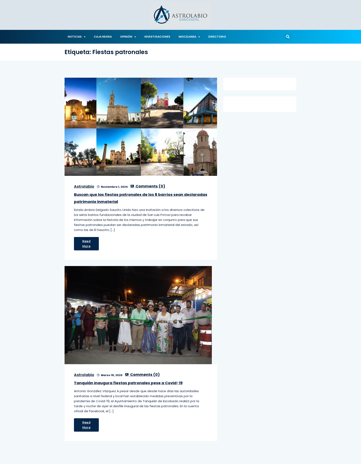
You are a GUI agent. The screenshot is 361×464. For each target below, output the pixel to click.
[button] (287, 36)
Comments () (150, 186)
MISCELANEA (187, 37)
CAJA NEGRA (103, 37)
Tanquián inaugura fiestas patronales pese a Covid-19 (128, 382)
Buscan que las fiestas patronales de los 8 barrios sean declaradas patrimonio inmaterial (140, 198)
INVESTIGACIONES (157, 37)
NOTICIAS (75, 37)
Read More (86, 243)
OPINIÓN (126, 37)
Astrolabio (84, 186)
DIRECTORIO (217, 37)
